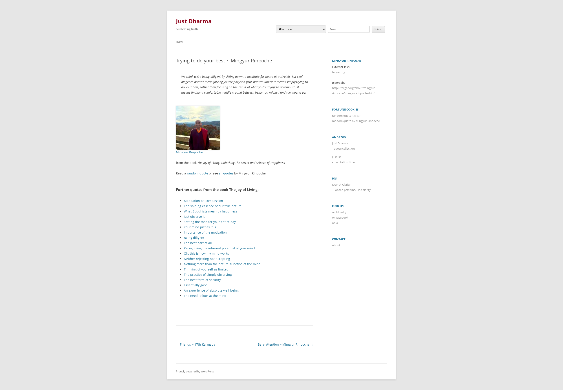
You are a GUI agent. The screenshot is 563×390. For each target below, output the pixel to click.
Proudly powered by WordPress (195, 371)
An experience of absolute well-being (211, 290)
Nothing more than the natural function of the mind (222, 264)
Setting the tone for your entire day (210, 222)
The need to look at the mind (205, 296)
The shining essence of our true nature (212, 206)
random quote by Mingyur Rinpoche (356, 121)
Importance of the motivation (205, 232)
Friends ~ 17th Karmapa (195, 344)
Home (180, 42)
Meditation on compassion (203, 201)
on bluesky (339, 212)
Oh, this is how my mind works (206, 253)
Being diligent (194, 238)
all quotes (226, 173)
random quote (197, 173)
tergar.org (338, 72)
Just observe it (194, 216)
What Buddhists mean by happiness (210, 211)
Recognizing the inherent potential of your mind (219, 248)
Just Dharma (194, 21)
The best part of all (198, 243)
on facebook (340, 217)
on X (335, 223)
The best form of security (202, 280)
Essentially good (196, 285)
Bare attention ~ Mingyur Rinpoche (285, 344)
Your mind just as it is (200, 227)
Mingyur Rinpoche (189, 152)
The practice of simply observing (208, 274)
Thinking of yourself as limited (206, 269)
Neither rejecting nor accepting (207, 259)
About (336, 245)
